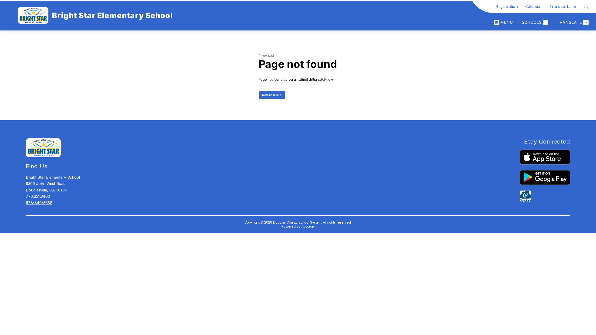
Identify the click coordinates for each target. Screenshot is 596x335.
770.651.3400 (38, 196)
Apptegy (308, 226)
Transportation (563, 6)
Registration (507, 6)
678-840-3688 (39, 202)
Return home (272, 95)
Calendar (533, 6)
